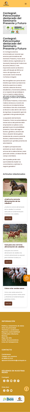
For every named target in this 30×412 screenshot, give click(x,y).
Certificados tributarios (10, 334)
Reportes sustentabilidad (11, 332)
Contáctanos (6, 354)
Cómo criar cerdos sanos (14, 288)
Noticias (4, 336)
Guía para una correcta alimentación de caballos (14, 246)
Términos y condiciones (10, 330)
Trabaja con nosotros (9, 356)
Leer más (8, 218)
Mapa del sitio (7, 338)
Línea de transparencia (10, 342)
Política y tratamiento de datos (13, 326)
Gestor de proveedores (10, 340)
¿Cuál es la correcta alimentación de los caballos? (12, 201)
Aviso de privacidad (9, 328)
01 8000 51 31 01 (7, 358)
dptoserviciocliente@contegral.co (14, 360)
